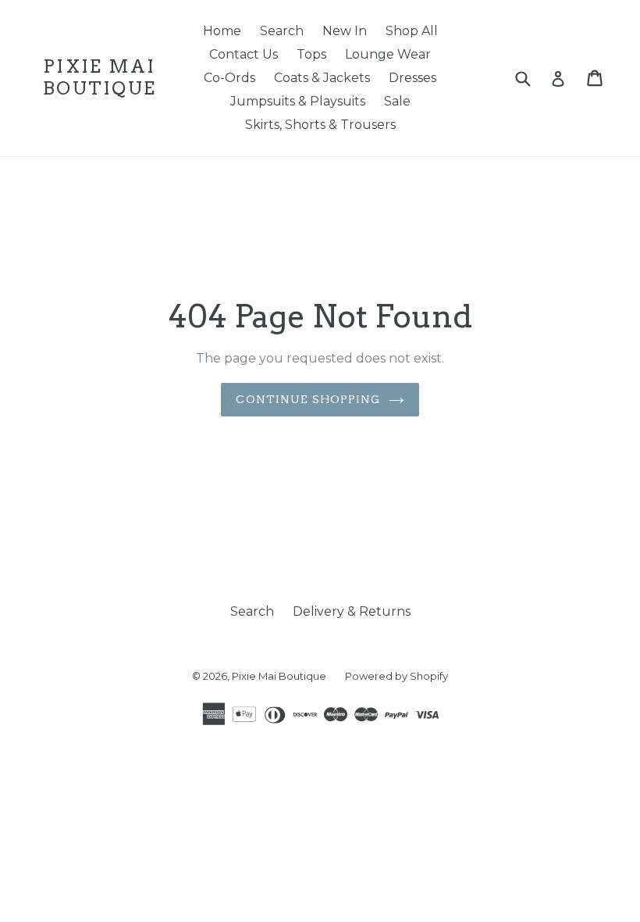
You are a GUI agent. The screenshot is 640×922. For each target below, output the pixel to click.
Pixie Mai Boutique (99, 77)
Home (222, 30)
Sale (397, 101)
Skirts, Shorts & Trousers (320, 124)
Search (282, 30)
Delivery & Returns (352, 611)
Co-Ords (229, 77)
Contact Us (243, 54)
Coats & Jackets (322, 77)
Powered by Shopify (396, 676)
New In (344, 30)
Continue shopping (308, 399)
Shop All (412, 30)
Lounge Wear (388, 54)
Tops (311, 54)
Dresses (412, 77)
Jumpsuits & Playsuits (297, 101)
